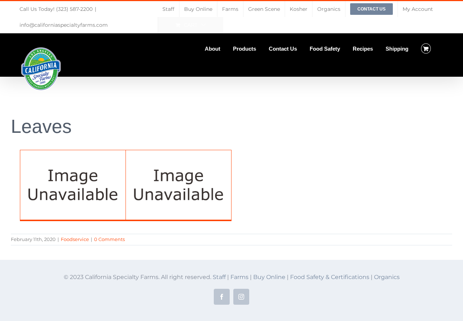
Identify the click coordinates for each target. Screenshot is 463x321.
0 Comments (109, 239)
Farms (239, 277)
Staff (219, 277)
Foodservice (75, 239)
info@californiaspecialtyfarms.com (64, 25)
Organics (387, 277)
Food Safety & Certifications (330, 277)
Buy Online (270, 277)
